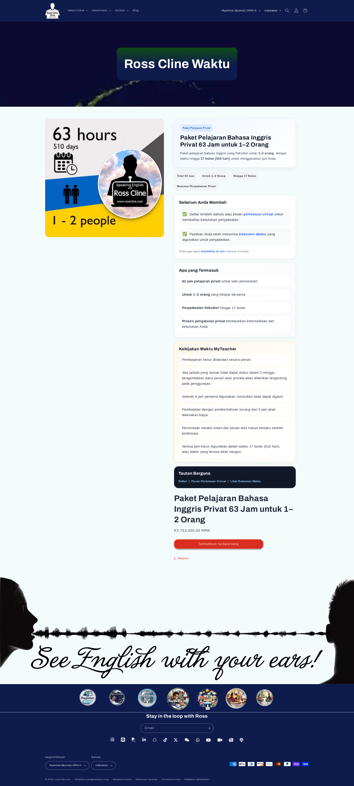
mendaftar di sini (213, 251)
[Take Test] (147, 698)
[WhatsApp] (198, 740)
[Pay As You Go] (176, 698)
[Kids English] (207, 700)
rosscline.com (62, 779)
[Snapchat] (155, 740)
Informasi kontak (171, 779)
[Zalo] (134, 740)
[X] (176, 740)
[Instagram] (112, 740)
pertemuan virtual (259, 214)
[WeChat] (187, 740)
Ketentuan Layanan (147, 779)
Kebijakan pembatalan (196, 779)
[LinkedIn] (144, 740)
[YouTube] (208, 739)
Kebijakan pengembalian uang (92, 779)
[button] (77, 10)
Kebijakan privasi (122, 779)
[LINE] (123, 740)
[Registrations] (89, 700)
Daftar (182, 481)
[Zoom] (220, 739)
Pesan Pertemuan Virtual (208, 481)
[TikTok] (165, 740)
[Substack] (231, 739)
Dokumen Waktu (253, 234)
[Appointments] (117, 698)
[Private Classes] (266, 700)
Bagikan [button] (183, 558)
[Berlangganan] (208, 728)
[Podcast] (241, 739)
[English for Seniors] (237, 701)
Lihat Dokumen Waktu (245, 481)
